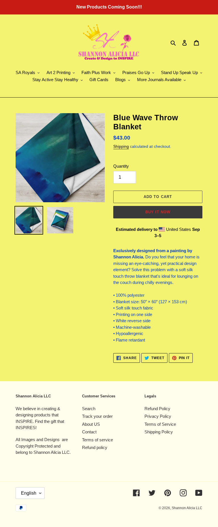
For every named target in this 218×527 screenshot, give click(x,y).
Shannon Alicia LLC (187, 508)
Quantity (121, 166)
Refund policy (94, 447)
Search (88, 408)
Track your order (97, 416)
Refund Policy (157, 408)
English (28, 493)
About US (91, 424)
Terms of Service (160, 424)
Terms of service (97, 439)
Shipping (121, 146)
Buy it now (157, 212)
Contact (89, 431)
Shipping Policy (158, 431)
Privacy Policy (157, 416)
